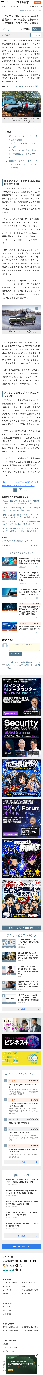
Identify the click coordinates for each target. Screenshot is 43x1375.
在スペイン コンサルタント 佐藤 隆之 (20, 86)
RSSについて (26, 1286)
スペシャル (14, 7)
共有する (37, 29)
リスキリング (34, 7)
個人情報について (8, 1351)
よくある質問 (7, 1286)
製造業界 (7, 35)
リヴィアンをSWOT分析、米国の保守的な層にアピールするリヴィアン (23, 154)
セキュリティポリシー (10, 1347)
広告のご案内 (7, 1310)
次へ (26, 490)
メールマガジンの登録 (10, 1283)
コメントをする (15, 654)
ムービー (24, 7)
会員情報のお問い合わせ (30, 1327)
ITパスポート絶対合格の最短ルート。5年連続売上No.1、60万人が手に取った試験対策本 (23, 665)
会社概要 (5, 1344)
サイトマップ (7, 1290)
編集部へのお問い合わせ (11, 1327)
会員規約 (5, 1293)
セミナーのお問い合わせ (11, 1331)
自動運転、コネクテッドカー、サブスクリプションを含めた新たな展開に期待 (23, 164)
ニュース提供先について (30, 1290)
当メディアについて (28, 1293)
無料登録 (37, 2)
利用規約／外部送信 (28, 1283)
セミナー (5, 7)
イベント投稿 (7, 1314)
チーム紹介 (6, 1307)
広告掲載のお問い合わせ (30, 1331)
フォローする (37, 35)
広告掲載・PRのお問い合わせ (20, 1246)
